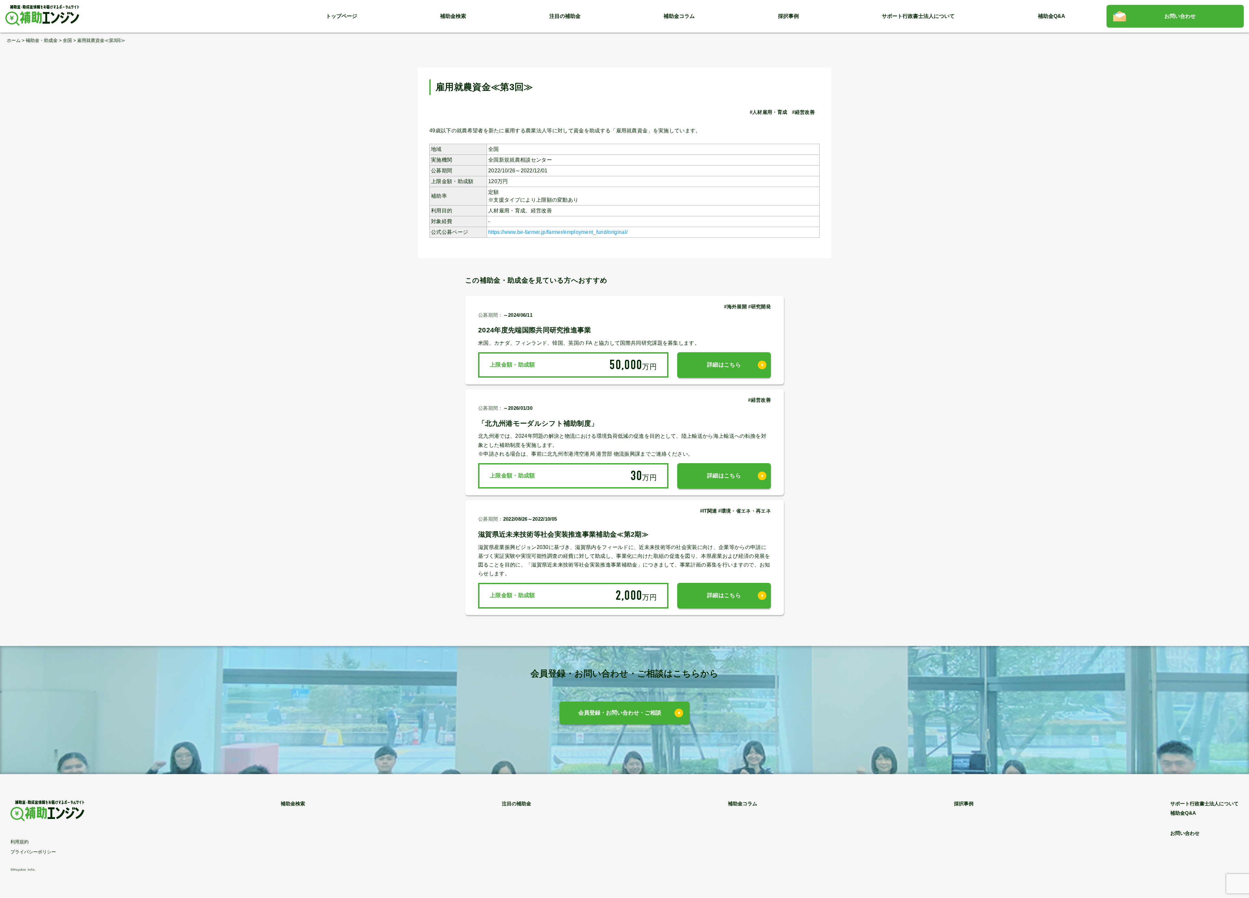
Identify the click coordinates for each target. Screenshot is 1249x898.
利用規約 (19, 841)
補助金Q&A (1051, 16)
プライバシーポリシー (33, 851)
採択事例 (788, 16)
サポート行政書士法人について (918, 16)
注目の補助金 (565, 16)
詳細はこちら (724, 365)
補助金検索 (453, 16)
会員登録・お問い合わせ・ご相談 (619, 713)
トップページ (341, 16)
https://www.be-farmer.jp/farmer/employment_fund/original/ (557, 232)
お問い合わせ (1180, 16)
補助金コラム (679, 16)
